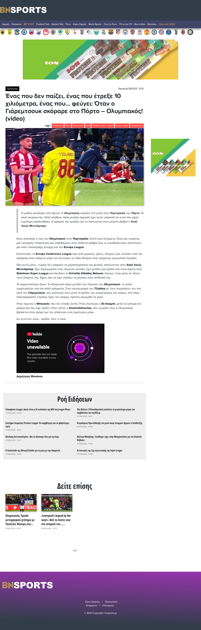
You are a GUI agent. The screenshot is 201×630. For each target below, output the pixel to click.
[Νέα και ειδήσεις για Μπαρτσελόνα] (111, 32)
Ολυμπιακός (58, 125)
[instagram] (188, 585)
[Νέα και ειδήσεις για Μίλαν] (183, 32)
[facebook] (193, 585)
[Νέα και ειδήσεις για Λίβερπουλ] (140, 32)
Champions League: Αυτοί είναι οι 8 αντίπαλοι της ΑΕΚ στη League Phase (37, 409)
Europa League (121, 125)
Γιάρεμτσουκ (78, 125)
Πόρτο (68, 125)
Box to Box (139, 24)
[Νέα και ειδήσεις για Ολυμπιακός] (46, 32)
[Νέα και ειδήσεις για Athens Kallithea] (89, 32)
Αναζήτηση (195, 25)
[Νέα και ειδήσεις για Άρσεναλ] (133, 32)
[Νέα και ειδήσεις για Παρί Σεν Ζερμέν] (169, 32)
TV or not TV (125, 24)
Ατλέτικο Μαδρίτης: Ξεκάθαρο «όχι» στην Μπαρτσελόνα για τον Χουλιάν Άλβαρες (109, 438)
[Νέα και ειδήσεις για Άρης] (10, 32)
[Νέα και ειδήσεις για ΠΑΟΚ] (82, 32)
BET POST (29, 24)
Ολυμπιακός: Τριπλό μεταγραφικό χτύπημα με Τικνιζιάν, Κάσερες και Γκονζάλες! (20, 520)
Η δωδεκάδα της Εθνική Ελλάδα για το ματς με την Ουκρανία (32, 450)
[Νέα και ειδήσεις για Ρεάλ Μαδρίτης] (104, 32)
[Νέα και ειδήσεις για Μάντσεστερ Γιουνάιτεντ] (147, 32)
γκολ (88, 125)
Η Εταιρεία (108, 605)
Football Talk (42, 24)
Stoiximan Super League (102, 125)
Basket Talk (57, 24)
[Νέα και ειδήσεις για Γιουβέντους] (176, 32)
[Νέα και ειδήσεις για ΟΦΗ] (53, 32)
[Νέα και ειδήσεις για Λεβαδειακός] (96, 32)
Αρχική (5, 24)
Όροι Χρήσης (92, 601)
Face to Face (110, 24)
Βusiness (152, 24)
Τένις (68, 24)
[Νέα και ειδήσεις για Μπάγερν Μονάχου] (161, 32)
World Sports (95, 24)
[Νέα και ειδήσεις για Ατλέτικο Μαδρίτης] (118, 32)
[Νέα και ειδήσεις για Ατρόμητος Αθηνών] (24, 32)
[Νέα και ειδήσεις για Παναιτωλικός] (68, 32)
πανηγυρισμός (137, 125)
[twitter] (197, 585)
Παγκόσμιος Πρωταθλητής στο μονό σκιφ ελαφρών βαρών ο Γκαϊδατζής (109, 423)
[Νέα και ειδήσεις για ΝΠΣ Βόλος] (31, 32)
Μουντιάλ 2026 (167, 24)
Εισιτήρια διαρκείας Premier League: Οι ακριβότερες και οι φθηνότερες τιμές (37, 425)
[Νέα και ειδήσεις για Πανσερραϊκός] (75, 32)
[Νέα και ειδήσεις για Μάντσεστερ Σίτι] (125, 32)
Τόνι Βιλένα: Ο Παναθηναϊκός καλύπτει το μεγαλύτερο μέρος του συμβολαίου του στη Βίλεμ (106, 411)
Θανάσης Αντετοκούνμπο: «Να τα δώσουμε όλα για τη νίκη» (32, 437)
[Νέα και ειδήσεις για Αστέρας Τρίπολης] (17, 32)
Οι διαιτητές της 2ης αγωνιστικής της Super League (99, 450)
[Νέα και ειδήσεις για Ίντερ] (190, 32)
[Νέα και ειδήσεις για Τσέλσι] (154, 32)
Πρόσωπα (16, 24)
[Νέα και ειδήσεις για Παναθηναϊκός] (60, 32)
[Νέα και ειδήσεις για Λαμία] (39, 32)
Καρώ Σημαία (79, 24)
